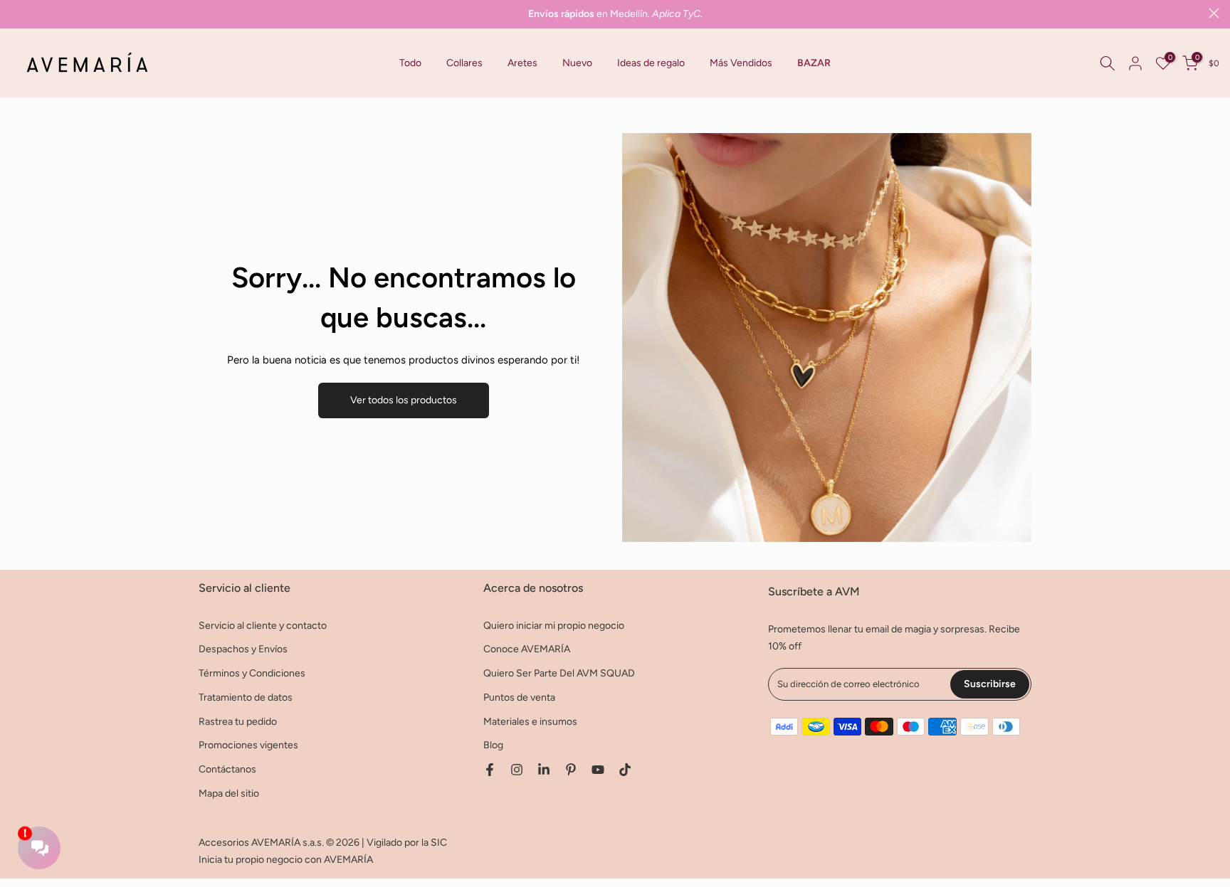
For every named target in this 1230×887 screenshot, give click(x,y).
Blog (493, 745)
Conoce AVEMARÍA (526, 649)
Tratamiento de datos (246, 697)
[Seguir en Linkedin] (543, 769)
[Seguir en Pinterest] (570, 769)
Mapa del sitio (229, 793)
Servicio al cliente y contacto (263, 626)
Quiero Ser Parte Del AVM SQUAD (559, 673)
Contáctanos (227, 769)
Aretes (522, 63)
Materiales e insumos (530, 722)
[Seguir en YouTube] (598, 769)
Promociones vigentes (248, 745)
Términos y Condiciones (252, 673)
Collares (464, 63)
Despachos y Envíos (243, 649)
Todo (410, 63)
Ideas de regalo (651, 63)
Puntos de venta (519, 697)
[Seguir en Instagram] (516, 769)
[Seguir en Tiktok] (625, 769)
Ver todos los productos (403, 400)
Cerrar (16, 13)
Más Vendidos (741, 63)
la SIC (434, 842)
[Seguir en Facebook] (489, 769)
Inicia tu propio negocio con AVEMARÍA (286, 860)
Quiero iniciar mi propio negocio (553, 626)
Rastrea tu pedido (238, 722)
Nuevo (577, 63)
